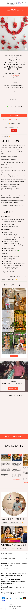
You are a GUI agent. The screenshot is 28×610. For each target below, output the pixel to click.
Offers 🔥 (6, 136)
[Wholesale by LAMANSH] (14, 534)
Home (6, 55)
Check (14, 130)
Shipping (11, 77)
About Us (12, 388)
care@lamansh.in (5, 571)
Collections (12, 55)
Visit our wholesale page (12, 548)
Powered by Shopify (14, 608)
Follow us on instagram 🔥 (12, 522)
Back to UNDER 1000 (15, 436)
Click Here (13, 272)
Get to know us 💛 (10, 279)
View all (14, 450)
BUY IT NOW (14, 115)
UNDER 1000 (19, 55)
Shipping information (11, 276)
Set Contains (14, 82)
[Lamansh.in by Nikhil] (14, 504)
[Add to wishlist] (3, 401)
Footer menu (6, 553)
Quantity (14, 99)
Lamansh (14, 57)
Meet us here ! (4, 568)
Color (14, 91)
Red (14, 94)
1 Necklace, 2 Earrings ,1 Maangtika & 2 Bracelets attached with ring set (13, 86)
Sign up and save (8, 558)
